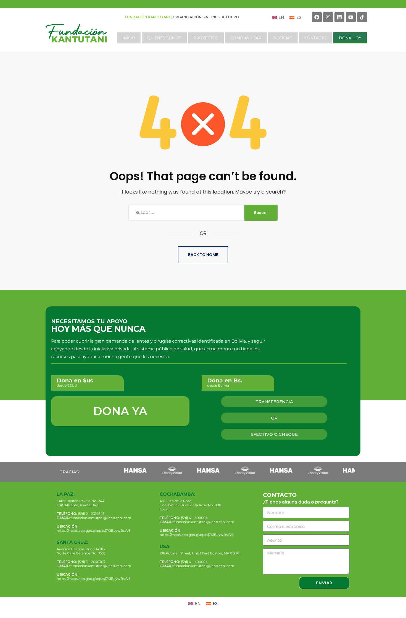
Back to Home (203, 254)
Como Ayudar (245, 37)
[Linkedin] (339, 17)
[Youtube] (351, 17)
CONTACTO (315, 37)
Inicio (129, 37)
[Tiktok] (362, 17)
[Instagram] (328, 17)
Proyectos (206, 37)
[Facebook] (317, 17)
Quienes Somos (164, 37)
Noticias (282, 37)
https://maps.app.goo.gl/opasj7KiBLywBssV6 (93, 530)
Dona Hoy (350, 37)
